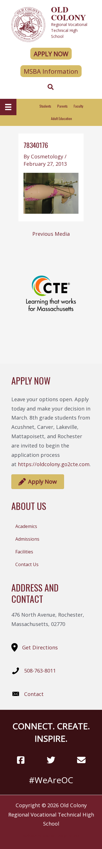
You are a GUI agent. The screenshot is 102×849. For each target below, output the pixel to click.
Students (45, 106)
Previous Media (51, 233)
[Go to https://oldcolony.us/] (51, 24)
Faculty (78, 106)
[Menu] (8, 107)
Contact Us (27, 564)
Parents (62, 106)
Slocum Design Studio (61, 835)
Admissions (27, 539)
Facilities (24, 552)
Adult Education (61, 118)
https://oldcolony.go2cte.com (54, 464)
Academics (26, 526)
